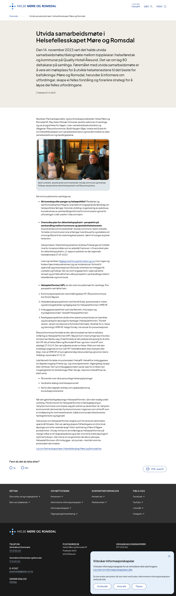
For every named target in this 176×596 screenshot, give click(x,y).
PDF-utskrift (157, 469)
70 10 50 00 (15, 550)
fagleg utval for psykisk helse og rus (77, 261)
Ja (14, 467)
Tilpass (139, 586)
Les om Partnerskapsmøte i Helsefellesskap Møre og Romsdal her (69, 448)
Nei (26, 467)
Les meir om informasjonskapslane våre (112, 569)
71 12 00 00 (14, 561)
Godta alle (102, 586)
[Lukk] (169, 556)
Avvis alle (121, 586)
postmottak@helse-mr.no (21, 571)
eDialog (13, 582)
